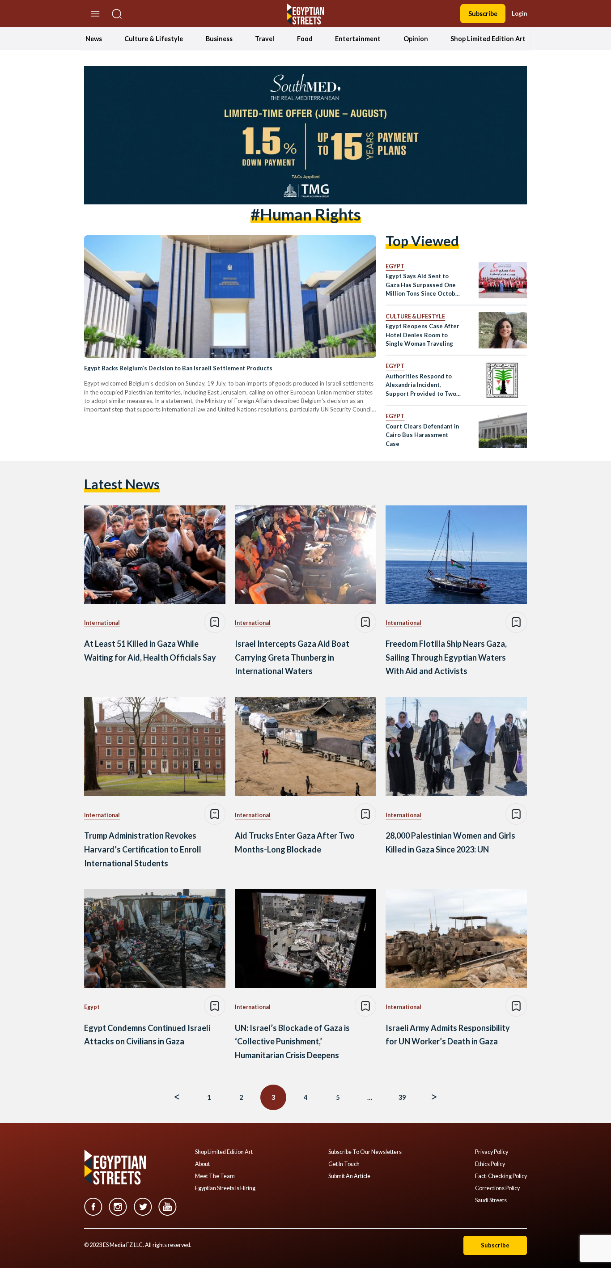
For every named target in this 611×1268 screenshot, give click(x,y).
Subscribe (482, 13)
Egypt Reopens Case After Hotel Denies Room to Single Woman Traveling (422, 334)
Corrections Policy (497, 1188)
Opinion (415, 38)
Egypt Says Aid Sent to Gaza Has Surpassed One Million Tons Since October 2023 (424, 285)
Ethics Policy (490, 1164)
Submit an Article (349, 1176)
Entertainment (358, 38)
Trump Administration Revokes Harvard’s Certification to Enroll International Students (142, 849)
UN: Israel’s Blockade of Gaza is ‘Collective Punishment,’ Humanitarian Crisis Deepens (292, 1041)
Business (219, 38)
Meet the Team (215, 1176)
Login (519, 13)
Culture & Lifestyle (153, 38)
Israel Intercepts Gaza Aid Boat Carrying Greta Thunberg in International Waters (292, 657)
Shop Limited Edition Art (488, 38)
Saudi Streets (491, 1200)
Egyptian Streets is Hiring (225, 1188)
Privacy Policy (491, 1152)
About (202, 1164)
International (102, 622)
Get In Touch (344, 1164)
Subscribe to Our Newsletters (365, 1152)
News (93, 38)
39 (402, 1097)
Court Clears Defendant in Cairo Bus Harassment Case (422, 435)
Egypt (395, 266)
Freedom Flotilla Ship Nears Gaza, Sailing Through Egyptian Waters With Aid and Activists (446, 657)
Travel (264, 38)
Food (305, 38)
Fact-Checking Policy (501, 1176)
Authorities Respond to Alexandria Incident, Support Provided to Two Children (421, 385)
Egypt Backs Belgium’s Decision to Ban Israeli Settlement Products (178, 368)
